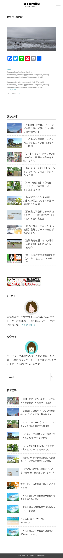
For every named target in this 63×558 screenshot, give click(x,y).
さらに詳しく (29, 324)
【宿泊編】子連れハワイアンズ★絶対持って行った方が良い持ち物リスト (38, 128)
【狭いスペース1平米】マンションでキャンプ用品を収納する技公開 (39, 171)
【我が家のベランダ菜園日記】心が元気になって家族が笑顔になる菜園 (38, 200)
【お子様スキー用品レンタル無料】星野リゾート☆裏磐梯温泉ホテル (38, 229)
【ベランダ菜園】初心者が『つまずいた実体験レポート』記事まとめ (37, 186)
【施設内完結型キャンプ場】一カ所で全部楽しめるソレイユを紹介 (38, 244)
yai (19, 93)
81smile (22, 556)
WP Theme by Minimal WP (36, 556)
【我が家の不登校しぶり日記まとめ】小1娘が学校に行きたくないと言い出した (39, 215)
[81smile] (31, 3)
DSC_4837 (12, 90)
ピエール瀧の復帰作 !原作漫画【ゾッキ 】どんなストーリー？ (39, 258)
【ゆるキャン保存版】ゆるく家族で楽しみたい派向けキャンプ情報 (38, 142)
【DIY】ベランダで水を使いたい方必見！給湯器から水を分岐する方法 (39, 157)
